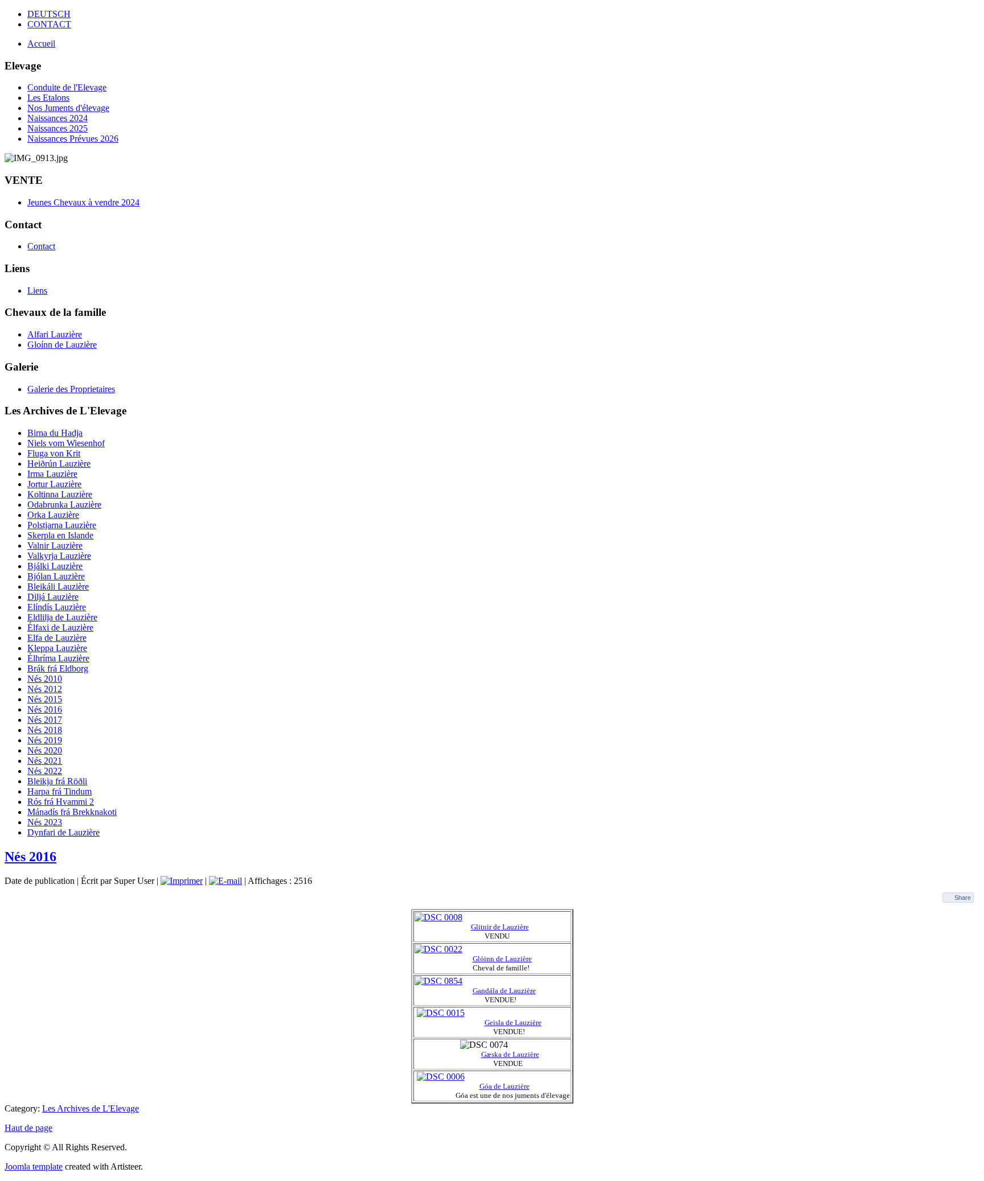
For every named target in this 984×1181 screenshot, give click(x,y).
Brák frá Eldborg (57, 668)
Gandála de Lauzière (504, 990)
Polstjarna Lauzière (61, 525)
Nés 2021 (44, 761)
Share (962, 897)
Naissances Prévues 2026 (72, 138)
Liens (37, 290)
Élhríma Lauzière (58, 658)
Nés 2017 (44, 720)
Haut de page (28, 1128)
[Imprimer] (182, 881)
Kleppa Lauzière (57, 648)
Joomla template (34, 1166)
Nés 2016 (44, 709)
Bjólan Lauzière (56, 576)
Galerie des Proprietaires (71, 389)
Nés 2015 (44, 699)
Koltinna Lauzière (59, 494)
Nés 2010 (44, 679)
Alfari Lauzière (54, 334)
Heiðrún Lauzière (59, 463)
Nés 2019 (44, 740)
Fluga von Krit (53, 453)
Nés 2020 (44, 750)
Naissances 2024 (57, 118)
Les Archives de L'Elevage (90, 1108)
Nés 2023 (44, 822)
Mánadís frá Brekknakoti (72, 812)
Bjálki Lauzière (55, 566)
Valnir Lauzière (55, 545)
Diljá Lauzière (53, 597)
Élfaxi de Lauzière (60, 627)
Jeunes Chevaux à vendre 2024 (83, 202)
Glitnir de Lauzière (500, 927)
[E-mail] (225, 881)
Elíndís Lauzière (56, 607)
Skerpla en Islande (60, 535)
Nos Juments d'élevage (68, 108)
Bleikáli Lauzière (58, 586)
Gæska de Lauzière (510, 1054)
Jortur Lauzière (54, 484)
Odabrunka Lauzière (64, 504)
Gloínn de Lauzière (62, 344)
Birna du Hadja (55, 433)
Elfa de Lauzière (57, 638)
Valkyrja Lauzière (59, 556)
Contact (41, 246)
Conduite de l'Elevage (66, 87)
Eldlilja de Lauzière (62, 617)
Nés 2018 (44, 730)
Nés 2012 (44, 689)
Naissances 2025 (57, 128)
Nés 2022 (44, 771)
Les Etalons (48, 97)
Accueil (41, 43)
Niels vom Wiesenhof (66, 443)
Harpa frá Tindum (59, 791)
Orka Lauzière (53, 515)
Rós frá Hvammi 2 (60, 801)
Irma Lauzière (52, 474)
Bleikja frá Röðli (57, 781)
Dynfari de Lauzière (63, 832)
